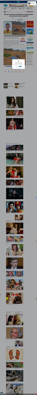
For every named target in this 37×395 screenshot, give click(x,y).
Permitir (20, 66)
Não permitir (17, 66)
